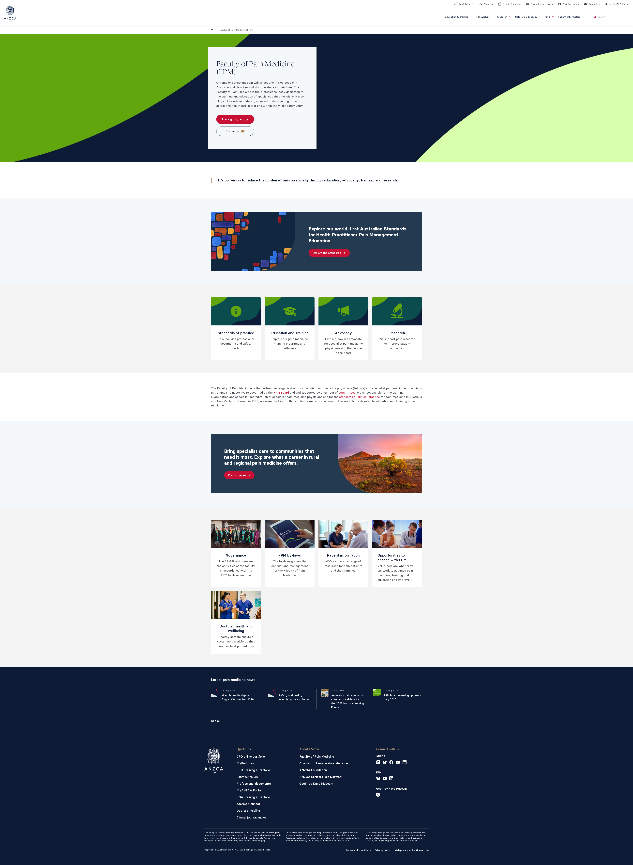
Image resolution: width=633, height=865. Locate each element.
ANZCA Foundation (313, 770)
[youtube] (398, 762)
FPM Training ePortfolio (253, 770)
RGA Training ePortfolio (253, 797)
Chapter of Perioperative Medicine (323, 763)
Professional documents (254, 783)
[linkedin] (405, 762)
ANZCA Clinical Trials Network (321, 777)
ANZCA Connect (248, 804)
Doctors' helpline (248, 811)
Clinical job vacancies (251, 817)
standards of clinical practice (359, 397)
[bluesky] (385, 762)
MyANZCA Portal (249, 790)
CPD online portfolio (251, 756)
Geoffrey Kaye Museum (316, 783)
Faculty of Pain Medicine (316, 756)
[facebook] (391, 762)
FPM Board (281, 392)
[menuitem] (459, 17)
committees (347, 392)
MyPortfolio (245, 763)
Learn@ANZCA (247, 777)
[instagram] (378, 762)
